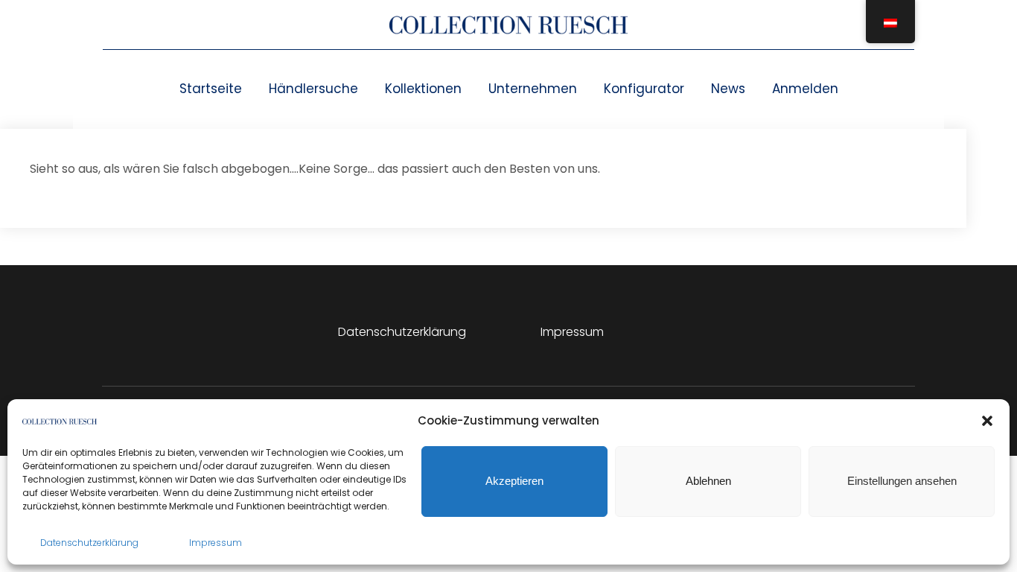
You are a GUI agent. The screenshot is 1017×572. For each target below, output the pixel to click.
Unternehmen (532, 89)
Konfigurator (644, 89)
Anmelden (805, 89)
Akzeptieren (514, 481)
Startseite (210, 89)
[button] (987, 420)
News (728, 89)
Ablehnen (708, 481)
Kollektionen (423, 89)
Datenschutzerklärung (89, 542)
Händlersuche (313, 89)
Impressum (215, 542)
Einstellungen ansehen (902, 481)
